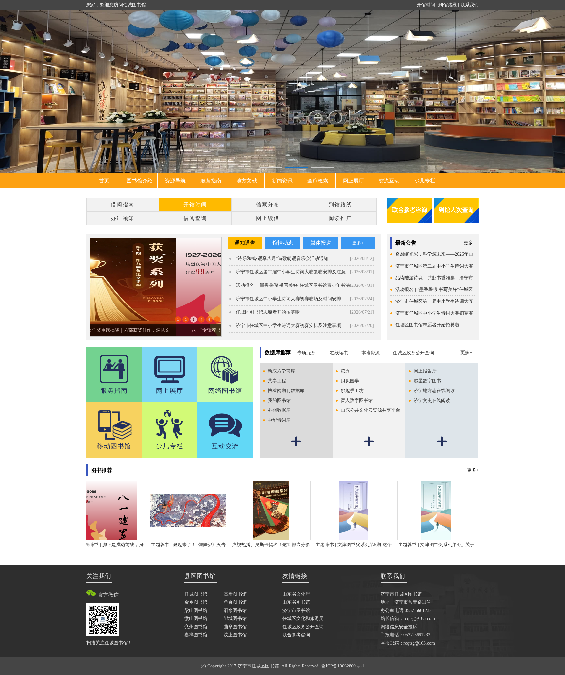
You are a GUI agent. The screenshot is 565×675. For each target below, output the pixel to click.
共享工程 (277, 380)
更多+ (469, 242)
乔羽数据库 (279, 410)
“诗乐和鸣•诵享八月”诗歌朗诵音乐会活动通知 (282, 258)
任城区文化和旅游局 (303, 618)
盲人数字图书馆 (357, 400)
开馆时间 (426, 4)
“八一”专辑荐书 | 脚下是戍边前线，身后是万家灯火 (156, 330)
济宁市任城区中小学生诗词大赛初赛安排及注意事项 (288, 325)
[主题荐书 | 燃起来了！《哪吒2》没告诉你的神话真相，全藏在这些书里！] (168, 510)
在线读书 (339, 352)
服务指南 (210, 180)
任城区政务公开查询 (413, 352)
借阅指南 (122, 204)
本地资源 (370, 352)
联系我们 (469, 4)
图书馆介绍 (140, 180)
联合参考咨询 (296, 634)
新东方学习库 (281, 371)
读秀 (345, 371)
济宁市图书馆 (296, 610)
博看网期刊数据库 (286, 390)
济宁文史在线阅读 (432, 400)
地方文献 (246, 180)
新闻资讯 (282, 180)
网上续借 (268, 218)
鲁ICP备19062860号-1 (342, 666)
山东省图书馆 (296, 602)
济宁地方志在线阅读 (434, 390)
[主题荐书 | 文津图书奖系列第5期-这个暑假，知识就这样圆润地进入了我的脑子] (333, 510)
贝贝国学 (350, 380)
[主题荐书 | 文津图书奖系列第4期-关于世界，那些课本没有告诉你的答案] (416, 510)
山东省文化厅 (296, 594)
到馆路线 (447, 4)
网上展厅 (353, 180)
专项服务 (307, 352)
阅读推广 (340, 218)
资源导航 (175, 180)
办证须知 (122, 218)
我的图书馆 (279, 400)
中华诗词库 (279, 420)
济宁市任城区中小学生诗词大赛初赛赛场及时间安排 (288, 298)
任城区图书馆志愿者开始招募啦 (427, 324)
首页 (104, 180)
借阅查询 (195, 218)
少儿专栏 (424, 180)
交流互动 (389, 180)
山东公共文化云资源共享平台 (370, 410)
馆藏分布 (268, 204)
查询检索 (317, 180)
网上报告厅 (425, 371)
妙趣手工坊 (352, 390)
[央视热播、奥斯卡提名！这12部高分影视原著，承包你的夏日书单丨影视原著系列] (250, 510)
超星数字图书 (427, 380)
